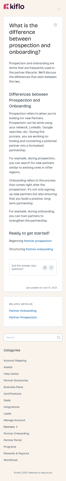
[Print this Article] (55, 25)
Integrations (11, 407)
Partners (9, 426)
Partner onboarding (39, 249)
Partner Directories (16, 380)
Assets (8, 367)
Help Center (11, 373)
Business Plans (13, 387)
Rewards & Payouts (16, 453)
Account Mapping (15, 360)
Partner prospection (38, 241)
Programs (10, 446)
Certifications (12, 393)
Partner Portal (13, 440)
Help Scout (46, 472)
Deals (7, 400)
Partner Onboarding (16, 433)
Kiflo (18, 472)
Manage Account (14, 420)
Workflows (11, 460)
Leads (7, 413)
